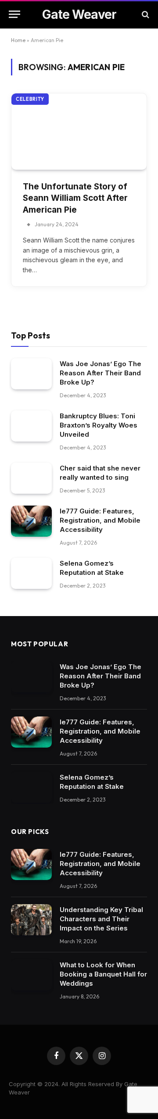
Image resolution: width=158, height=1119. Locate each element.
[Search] (144, 14)
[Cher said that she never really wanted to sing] (31, 478)
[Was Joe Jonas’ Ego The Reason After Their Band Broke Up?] (31, 374)
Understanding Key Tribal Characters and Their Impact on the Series (101, 918)
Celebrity (30, 99)
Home (18, 40)
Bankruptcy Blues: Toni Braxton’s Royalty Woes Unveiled (98, 425)
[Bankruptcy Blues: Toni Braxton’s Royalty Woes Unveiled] (31, 426)
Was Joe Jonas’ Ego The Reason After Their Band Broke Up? (100, 373)
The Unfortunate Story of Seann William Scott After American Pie (75, 198)
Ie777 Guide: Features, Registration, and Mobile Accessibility (100, 520)
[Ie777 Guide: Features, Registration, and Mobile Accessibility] (31, 521)
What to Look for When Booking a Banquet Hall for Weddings (103, 974)
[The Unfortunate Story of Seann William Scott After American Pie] (79, 131)
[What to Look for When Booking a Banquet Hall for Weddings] (31, 975)
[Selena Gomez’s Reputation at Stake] (31, 573)
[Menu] (14, 14)
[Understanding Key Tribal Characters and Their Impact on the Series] (31, 920)
